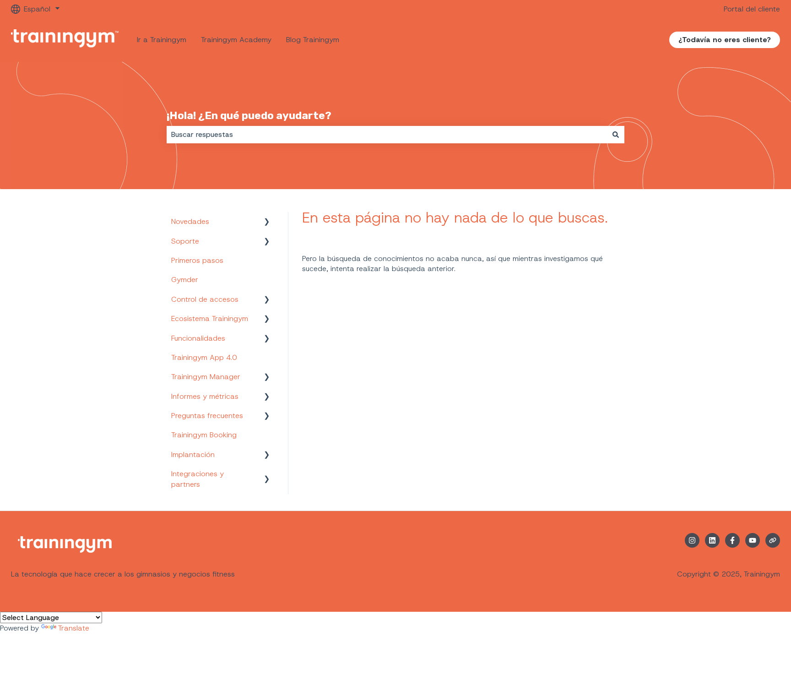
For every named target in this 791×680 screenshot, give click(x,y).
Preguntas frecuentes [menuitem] (207, 415)
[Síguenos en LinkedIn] (712, 540)
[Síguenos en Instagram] (692, 540)
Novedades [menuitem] (190, 221)
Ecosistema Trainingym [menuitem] (209, 318)
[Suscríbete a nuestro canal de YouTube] (752, 540)
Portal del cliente (752, 9)
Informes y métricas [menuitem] (204, 396)
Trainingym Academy (236, 39)
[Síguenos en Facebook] (732, 540)
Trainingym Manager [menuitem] (205, 376)
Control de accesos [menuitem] (204, 299)
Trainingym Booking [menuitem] (204, 435)
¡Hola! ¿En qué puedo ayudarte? (249, 115)
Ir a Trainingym (161, 39)
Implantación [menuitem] (193, 454)
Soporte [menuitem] (185, 241)
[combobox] (387, 134)
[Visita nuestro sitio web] (772, 540)
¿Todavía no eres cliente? (724, 39)
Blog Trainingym (312, 39)
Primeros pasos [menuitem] (197, 260)
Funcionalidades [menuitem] (198, 338)
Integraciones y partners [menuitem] (197, 479)
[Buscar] (615, 134)
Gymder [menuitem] (184, 279)
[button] (267, 222)
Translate (73, 628)
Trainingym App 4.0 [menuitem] (204, 357)
